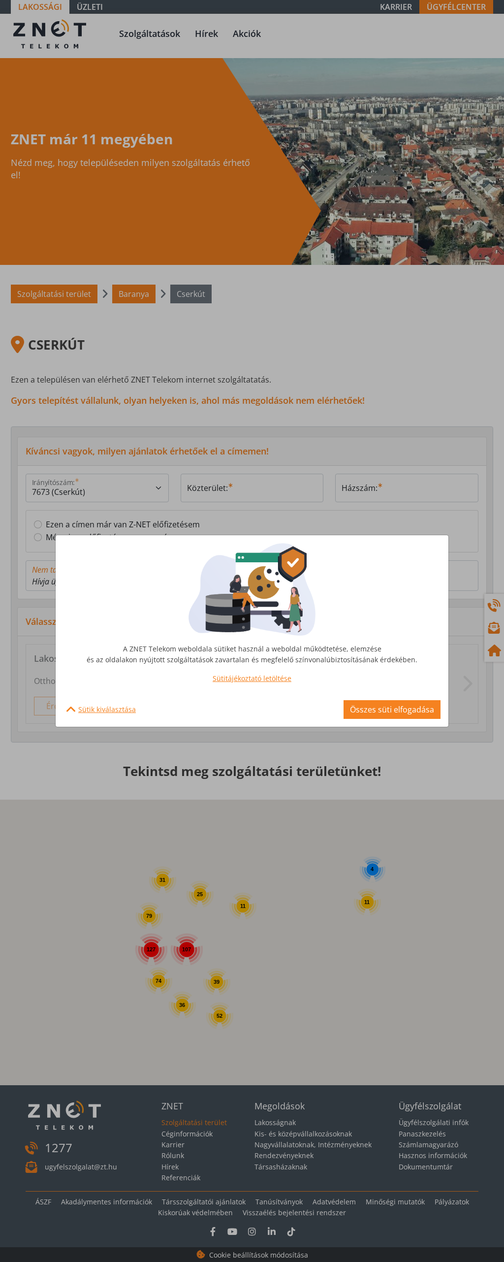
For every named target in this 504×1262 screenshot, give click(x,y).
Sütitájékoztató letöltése (252, 678)
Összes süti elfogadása (392, 709)
